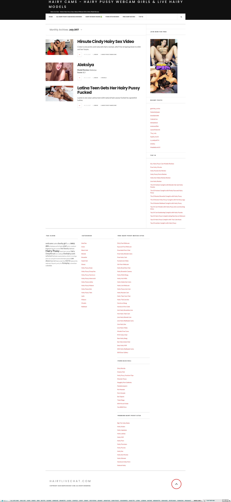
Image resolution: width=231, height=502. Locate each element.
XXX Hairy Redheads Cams (125, 349)
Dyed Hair (84, 261)
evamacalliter (154, 126)
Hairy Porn (120, 440)
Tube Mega (120, 400)
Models (104, 77)
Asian (83, 247)
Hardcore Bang (122, 303)
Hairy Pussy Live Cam (124, 289)
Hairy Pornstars (122, 444)
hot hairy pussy (65, 258)
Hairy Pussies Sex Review (158, 171)
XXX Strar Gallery (122, 352)
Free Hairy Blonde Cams (124, 254)
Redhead (84, 306)
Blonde (83, 254)
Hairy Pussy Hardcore (109, 54)
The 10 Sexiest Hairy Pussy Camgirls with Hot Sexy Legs (167, 200)
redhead (60, 254)
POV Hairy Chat (122, 335)
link (229, 474)
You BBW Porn (122, 407)
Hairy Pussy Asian (86, 268)
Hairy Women (121, 458)
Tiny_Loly (153, 133)
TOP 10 (141, 17)
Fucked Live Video (123, 261)
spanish (58, 248)
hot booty (65, 248)
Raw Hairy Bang (122, 338)
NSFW (67, 261)
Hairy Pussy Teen (86, 292)
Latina (55, 243)
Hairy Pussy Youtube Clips (125, 375)
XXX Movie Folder (122, 403)
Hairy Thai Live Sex (123, 299)
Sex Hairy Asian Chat (123, 342)
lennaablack (154, 122)
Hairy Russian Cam (123, 292)
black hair (63, 251)
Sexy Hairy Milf (122, 345)
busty (68, 246)
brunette (58, 258)
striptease (52, 246)
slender (68, 251)
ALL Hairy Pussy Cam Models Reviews (69, 17)
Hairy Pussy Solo (86, 289)
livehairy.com (69, 253)
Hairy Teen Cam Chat (123, 296)
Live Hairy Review (155, 181)
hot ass (54, 256)
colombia (49, 265)
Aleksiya (85, 65)
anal (65, 246)
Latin (82, 296)
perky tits (59, 263)
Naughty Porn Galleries (124, 382)
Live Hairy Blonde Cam (124, 317)
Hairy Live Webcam (123, 285)
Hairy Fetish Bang (122, 275)
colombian (73, 263)
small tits (62, 261)
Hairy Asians (121, 426)
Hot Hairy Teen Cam (123, 313)
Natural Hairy (121, 465)
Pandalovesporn (122, 386)
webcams (49, 243)
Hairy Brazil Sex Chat (123, 268)
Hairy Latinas (121, 433)
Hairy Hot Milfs (122, 278)
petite (57, 246)
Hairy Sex (120, 451)
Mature (83, 299)
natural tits (74, 261)
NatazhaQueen (155, 112)
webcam (48, 263)
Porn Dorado (121, 393)
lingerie (48, 249)
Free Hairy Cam (122, 257)
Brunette (84, 257)
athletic (68, 256)
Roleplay (66, 263)
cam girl (53, 258)
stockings (74, 256)
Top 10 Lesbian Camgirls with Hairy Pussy (163, 223)
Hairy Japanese (122, 430)
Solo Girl (53, 261)
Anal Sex (84, 243)
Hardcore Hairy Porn (123, 462)
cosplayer (73, 246)
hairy (73, 251)
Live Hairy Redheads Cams (125, 321)
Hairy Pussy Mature (87, 285)
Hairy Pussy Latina (87, 282)
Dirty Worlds (121, 368)
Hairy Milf (120, 437)
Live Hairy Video (122, 328)
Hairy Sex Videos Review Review (160, 178)
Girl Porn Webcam (123, 264)
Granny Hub (121, 372)
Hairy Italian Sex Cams (124, 282)
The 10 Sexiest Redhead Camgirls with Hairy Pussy (166, 203)
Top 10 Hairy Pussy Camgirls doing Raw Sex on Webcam (167, 216)
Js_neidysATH (154, 140)
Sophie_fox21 (154, 137)
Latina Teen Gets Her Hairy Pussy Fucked (108, 90)
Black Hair (84, 250)
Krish (96, 54)
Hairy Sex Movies (122, 455)
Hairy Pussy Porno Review (158, 174)
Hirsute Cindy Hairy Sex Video (105, 41)
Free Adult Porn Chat (123, 250)
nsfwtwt (49, 256)
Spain (61, 246)
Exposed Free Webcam (124, 247)
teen (57, 261)
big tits (53, 248)
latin (56, 254)
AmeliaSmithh (154, 115)
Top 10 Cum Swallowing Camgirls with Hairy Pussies (166, 212)
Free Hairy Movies (129, 17)
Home (51, 17)
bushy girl (62, 243)
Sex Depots (120, 396)
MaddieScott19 (155, 147)
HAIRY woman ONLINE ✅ (94, 17)
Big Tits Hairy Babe (123, 423)
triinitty (152, 144)
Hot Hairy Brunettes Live (125, 310)
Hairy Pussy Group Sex (88, 271)
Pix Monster (121, 389)
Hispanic (53, 263)
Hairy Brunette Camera (124, 271)
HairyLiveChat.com (70, 481)
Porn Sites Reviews (112, 17)
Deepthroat (50, 253)
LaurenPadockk (155, 129)
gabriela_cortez (155, 108)
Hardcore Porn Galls (123, 306)
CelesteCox (154, 119)
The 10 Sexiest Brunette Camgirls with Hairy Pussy (166, 196)
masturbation (62, 256)
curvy (68, 243)
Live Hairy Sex (121, 324)
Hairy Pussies (121, 448)
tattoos (71, 249)
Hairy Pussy (52, 250)
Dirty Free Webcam (123, 243)
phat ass (48, 258)
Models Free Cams (123, 331)
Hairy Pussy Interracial (88, 278)
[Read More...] (79, 54)
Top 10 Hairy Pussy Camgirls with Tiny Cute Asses (165, 219)
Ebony (83, 264)
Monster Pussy (122, 379)
